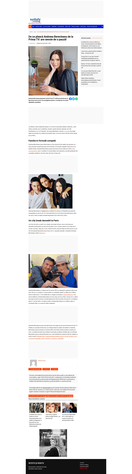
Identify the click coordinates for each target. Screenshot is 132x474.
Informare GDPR (84, 466)
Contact (82, 462)
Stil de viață (39, 26)
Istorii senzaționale (92, 26)
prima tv (47, 369)
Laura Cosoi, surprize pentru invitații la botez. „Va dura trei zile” (91, 52)
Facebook (69, 396)
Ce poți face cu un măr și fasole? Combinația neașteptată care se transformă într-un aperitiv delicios (90, 58)
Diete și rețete (75, 26)
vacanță (67, 131)
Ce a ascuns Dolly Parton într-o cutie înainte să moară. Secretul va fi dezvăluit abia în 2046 (91, 73)
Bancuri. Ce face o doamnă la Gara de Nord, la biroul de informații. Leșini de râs (91, 65)
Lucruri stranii (46, 26)
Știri (33, 26)
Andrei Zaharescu (68, 294)
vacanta (55, 369)
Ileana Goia (32, 43)
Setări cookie (83, 468)
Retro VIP (67, 26)
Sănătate (54, 26)
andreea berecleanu (36, 369)
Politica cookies (84, 464)
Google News (46, 396)
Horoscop (83, 26)
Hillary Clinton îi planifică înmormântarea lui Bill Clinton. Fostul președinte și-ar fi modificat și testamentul (91, 81)
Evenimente (61, 26)
